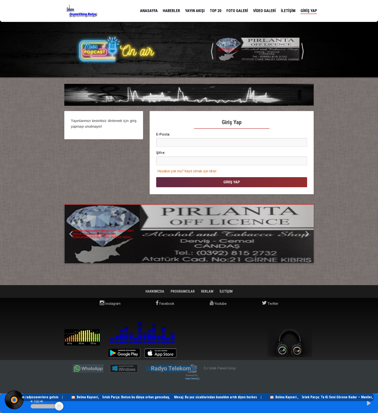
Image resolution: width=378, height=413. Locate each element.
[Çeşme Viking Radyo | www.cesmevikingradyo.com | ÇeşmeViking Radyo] (82, 11)
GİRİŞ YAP (309, 10)
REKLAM (207, 291)
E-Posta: (163, 134)
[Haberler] (257, 50)
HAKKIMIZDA (155, 291)
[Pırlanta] (189, 234)
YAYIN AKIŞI (195, 10)
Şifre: (160, 153)
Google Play (124, 353)
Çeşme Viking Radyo (82, 337)
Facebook (166, 304)
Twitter (272, 304)
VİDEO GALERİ (264, 10)
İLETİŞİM (288, 10)
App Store (160, 353)
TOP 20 (215, 10)
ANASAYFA (149, 10)
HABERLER (171, 10)
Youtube (220, 304)
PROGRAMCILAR (183, 291)
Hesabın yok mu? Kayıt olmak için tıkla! (187, 171)
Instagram (112, 304)
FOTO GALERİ (237, 10)
